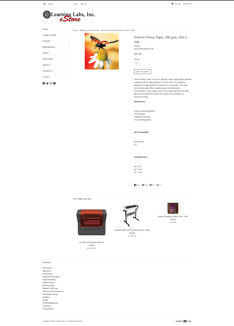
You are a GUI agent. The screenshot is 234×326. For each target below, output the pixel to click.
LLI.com (46, 76)
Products (56, 41)
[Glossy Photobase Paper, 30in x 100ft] (172, 208)
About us (46, 64)
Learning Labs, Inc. (61, 321)
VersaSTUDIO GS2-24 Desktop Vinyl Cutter (132, 230)
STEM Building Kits (50, 303)
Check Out (187, 4)
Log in (75, 4)
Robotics (46, 297)
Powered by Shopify (75, 321)
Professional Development (53, 291)
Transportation (48, 308)
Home (45, 29)
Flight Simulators (49, 279)
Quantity (137, 59)
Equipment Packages (51, 276)
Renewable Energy (50, 294)
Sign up (83, 4)
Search (46, 52)
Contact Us (47, 70)
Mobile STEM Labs (50, 288)
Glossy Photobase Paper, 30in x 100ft (173, 216)
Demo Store (48, 58)
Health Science (49, 282)
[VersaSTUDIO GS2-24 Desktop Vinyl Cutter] (132, 215)
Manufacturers (56, 46)
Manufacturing (48, 285)
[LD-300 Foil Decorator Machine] (91, 221)
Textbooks (47, 305)
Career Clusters (56, 35)
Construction (48, 273)
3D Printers (47, 268)
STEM (45, 300)
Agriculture (47, 270)
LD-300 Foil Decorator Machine (91, 242)
